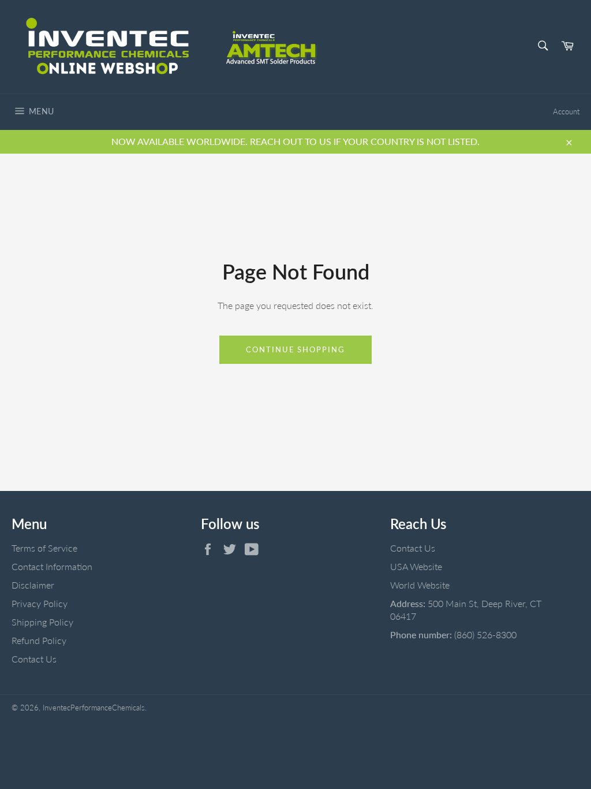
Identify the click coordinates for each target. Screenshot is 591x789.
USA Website (416, 566)
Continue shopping (295, 349)
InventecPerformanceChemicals (94, 707)
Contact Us (34, 658)
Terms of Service (44, 547)
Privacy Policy (40, 603)
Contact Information (52, 566)
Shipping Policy (42, 621)
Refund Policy (39, 640)
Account (566, 111)
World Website (420, 584)
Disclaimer (33, 584)
